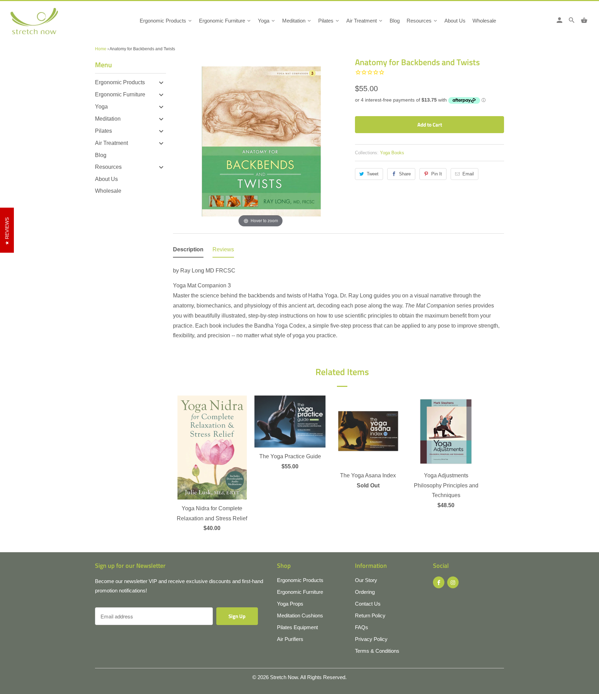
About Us (106, 179)
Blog (100, 155)
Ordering (365, 592)
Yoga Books (392, 152)
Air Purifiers (290, 639)
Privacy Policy (371, 639)
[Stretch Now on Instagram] (453, 582)
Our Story (366, 580)
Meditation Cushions (300, 615)
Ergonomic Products (120, 82)
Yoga (101, 107)
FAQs (361, 627)
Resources (108, 167)
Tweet (373, 173)
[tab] (188, 251)
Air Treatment (111, 143)
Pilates (103, 131)
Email (468, 173)
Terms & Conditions (377, 651)
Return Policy (370, 615)
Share (405, 173)
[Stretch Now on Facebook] (438, 582)
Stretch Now (284, 677)
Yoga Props (290, 604)
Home (100, 48)
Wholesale (108, 191)
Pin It (436, 173)
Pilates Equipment (297, 627)
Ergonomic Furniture (120, 94)
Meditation (108, 119)
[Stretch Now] (45, 23)
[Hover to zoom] (260, 142)
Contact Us (368, 604)
